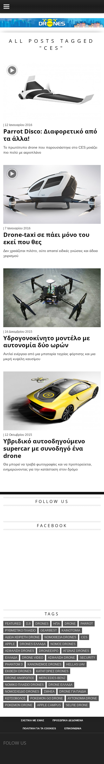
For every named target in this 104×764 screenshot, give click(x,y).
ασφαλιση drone (61, 657)
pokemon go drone (46, 698)
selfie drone (77, 705)
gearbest (48, 630)
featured (13, 623)
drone (70, 623)
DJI (28, 623)
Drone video (32, 657)
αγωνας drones (76, 651)
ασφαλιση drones (19, 651)
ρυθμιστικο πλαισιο (20, 630)
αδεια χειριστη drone (22, 637)
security (87, 657)
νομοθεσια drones (60, 637)
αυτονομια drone (82, 698)
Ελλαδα (11, 657)
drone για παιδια (72, 691)
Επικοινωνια (72, 728)
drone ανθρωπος (19, 678)
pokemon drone (18, 705)
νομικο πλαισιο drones (24, 685)
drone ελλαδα (60, 685)
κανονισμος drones (44, 664)
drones (41, 623)
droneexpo (48, 651)
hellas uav (75, 664)
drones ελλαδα (33, 644)
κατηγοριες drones (52, 671)
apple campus (49, 705)
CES (84, 637)
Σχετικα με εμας (32, 720)
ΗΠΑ (56, 623)
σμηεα (49, 691)
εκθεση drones (18, 671)
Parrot (87, 623)
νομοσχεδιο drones (22, 691)
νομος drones (62, 644)
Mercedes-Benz (52, 678)
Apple (10, 644)
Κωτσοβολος (15, 698)
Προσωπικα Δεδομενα (68, 720)
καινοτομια (71, 630)
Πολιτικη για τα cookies (39, 728)
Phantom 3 (14, 664)
